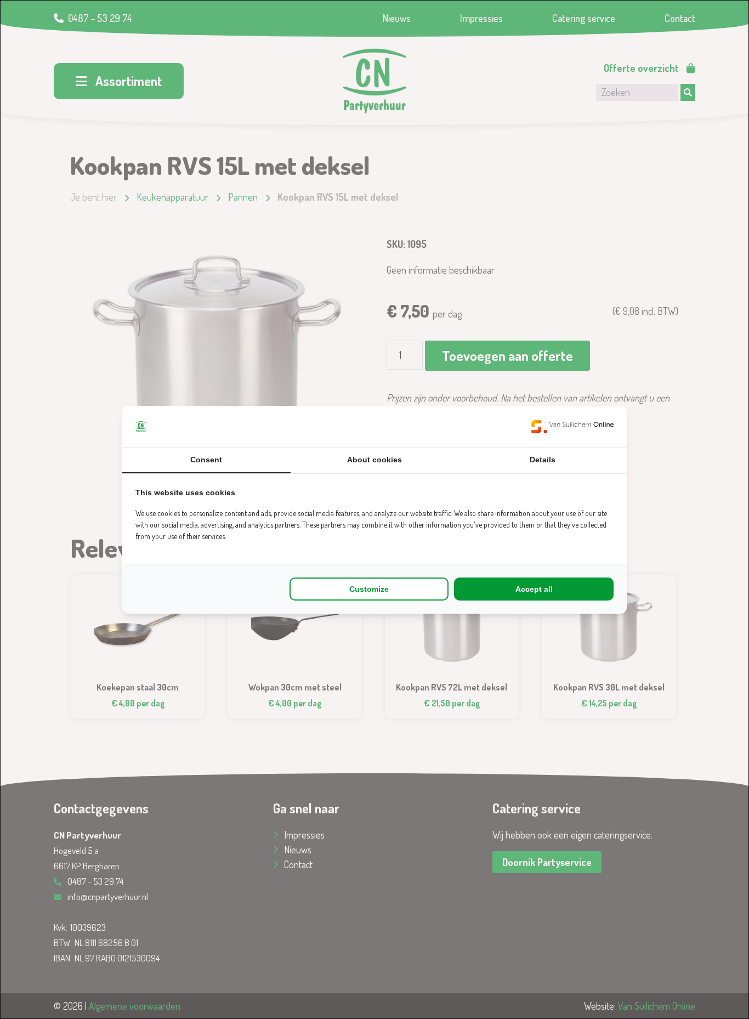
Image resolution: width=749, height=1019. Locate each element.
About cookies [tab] (374, 459)
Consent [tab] (206, 459)
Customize (369, 589)
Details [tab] (542, 459)
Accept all (534, 589)
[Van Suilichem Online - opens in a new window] (572, 426)
